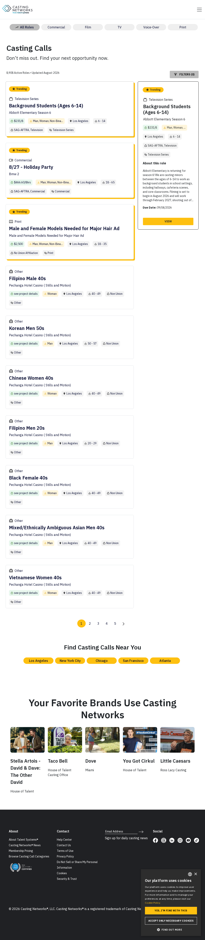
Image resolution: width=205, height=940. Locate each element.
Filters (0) (187, 74)
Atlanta (165, 661)
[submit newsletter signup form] (141, 831)
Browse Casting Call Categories (29, 856)
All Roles (27, 27)
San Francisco (133, 661)
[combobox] (190, 874)
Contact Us (64, 845)
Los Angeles (38, 661)
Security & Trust (67, 879)
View (168, 221)
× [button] (195, 874)
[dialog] (171, 902)
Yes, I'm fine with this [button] (171, 910)
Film (88, 27)
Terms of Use (65, 851)
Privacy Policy (65, 856)
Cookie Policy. (153, 902)
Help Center (64, 839)
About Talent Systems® (23, 839)
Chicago (102, 661)
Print (182, 27)
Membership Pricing (21, 851)
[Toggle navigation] (198, 10)
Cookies (62, 873)
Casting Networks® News (25, 845)
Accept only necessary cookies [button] (171, 920)
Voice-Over (151, 27)
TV (120, 27)
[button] (171, 929)
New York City (70, 661)
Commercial (56, 27)
